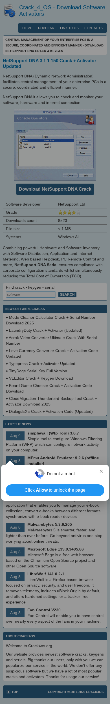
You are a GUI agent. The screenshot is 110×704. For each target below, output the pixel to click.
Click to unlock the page (55, 490)
